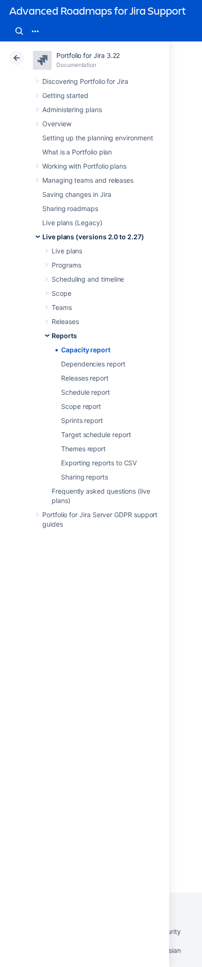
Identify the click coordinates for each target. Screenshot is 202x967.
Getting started (65, 95)
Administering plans (72, 110)
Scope (61, 293)
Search (19, 31)
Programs (66, 265)
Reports (64, 336)
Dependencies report (93, 364)
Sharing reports (84, 477)
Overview (56, 124)
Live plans (67, 251)
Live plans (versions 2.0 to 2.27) (93, 237)
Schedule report (85, 392)
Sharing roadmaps (70, 208)
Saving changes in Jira (76, 194)
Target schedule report (96, 435)
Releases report (85, 378)
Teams (62, 307)
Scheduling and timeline (88, 279)
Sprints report (82, 420)
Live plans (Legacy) (72, 223)
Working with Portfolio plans (84, 166)
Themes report (83, 449)
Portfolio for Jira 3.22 (88, 55)
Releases (65, 321)
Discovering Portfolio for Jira (85, 81)
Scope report (81, 406)
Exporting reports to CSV (99, 463)
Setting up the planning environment (97, 138)
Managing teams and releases (87, 180)
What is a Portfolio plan (77, 152)
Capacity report (85, 350)
